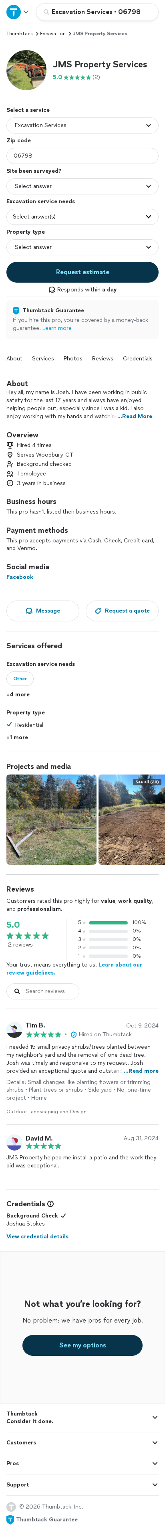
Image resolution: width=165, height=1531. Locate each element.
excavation (53, 33)
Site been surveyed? (33, 171)
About (14, 358)
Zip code (18, 140)
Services (43, 358)
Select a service (28, 110)
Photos (73, 358)
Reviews (102, 358)
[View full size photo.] (51, 820)
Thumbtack (19, 33)
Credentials (138, 358)
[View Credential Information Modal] (49, 1203)
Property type (25, 232)
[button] (26, 70)
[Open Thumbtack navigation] (18, 12)
